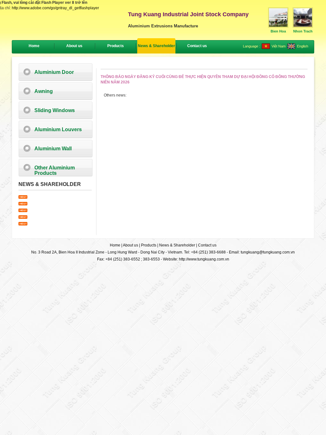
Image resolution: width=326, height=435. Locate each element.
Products (148, 245)
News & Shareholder (177, 245)
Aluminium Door (54, 72)
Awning (43, 91)
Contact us (207, 245)
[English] (291, 48)
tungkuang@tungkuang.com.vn (268, 252)
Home (34, 46)
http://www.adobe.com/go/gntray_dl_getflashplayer (55, 8)
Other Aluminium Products (54, 170)
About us (130, 245)
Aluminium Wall (53, 148)
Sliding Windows (54, 110)
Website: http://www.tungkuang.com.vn (196, 259)
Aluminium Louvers (58, 129)
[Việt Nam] (266, 48)
